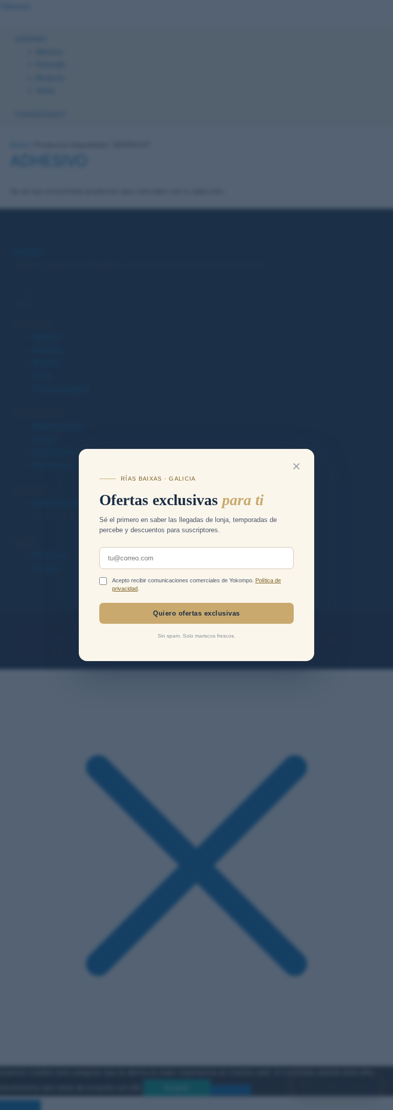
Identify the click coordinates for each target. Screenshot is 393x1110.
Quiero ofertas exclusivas (196, 613)
